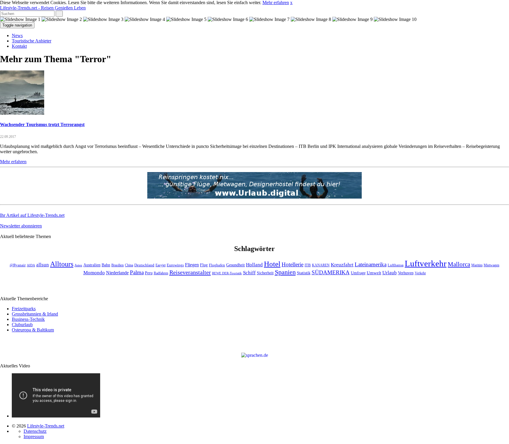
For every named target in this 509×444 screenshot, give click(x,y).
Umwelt (374, 272)
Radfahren (161, 273)
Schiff (249, 272)
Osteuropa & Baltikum (33, 329)
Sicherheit (265, 273)
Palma (137, 272)
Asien (78, 265)
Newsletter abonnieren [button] (21, 225)
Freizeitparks (24, 308)
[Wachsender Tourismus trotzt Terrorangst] (22, 112)
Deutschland (144, 265)
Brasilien (117, 265)
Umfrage (358, 272)
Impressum (34, 436)
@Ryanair (18, 265)
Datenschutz (35, 431)
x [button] (291, 2)
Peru (149, 273)
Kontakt (19, 46)
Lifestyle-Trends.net (43, 7)
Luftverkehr (426, 263)
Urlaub (389, 272)
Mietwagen (491, 265)
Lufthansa (396, 265)
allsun (42, 265)
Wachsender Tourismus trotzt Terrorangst (42, 124)
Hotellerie (292, 264)
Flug (204, 265)
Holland (254, 265)
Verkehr (420, 273)
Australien (91, 265)
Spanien (285, 272)
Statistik (303, 273)
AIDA (31, 265)
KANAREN (321, 265)
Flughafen (217, 265)
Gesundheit (235, 265)
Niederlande (117, 272)
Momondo (94, 272)
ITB (308, 265)
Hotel (272, 264)
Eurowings (175, 265)
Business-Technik (28, 319)
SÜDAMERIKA (331, 272)
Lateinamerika (370, 264)
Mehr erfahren (275, 2)
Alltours (61, 264)
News (17, 35)
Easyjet (161, 265)
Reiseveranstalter (190, 272)
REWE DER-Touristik (227, 273)
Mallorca (459, 264)
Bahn (106, 265)
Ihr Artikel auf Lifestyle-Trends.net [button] (32, 215)
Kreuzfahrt (342, 265)
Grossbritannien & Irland (35, 313)
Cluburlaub (22, 324)
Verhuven (406, 272)
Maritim (476, 265)
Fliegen (192, 264)
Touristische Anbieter (31, 40)
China (129, 265)
